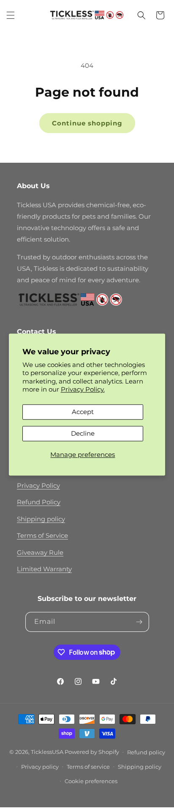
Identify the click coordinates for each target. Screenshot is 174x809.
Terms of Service (42, 535)
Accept (83, 412)
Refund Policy (38, 502)
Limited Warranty (44, 569)
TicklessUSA (47, 751)
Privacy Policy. (83, 390)
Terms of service (88, 766)
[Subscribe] (139, 622)
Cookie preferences (91, 781)
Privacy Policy (38, 485)
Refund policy (146, 752)
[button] (10, 15)
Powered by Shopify (92, 751)
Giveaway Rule (40, 552)
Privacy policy (40, 766)
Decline (83, 433)
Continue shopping (87, 123)
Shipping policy (41, 519)
